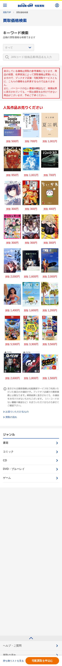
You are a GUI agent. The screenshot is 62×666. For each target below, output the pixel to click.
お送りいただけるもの (17, 411)
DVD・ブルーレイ (14, 469)
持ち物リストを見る (13, 660)
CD (5, 460)
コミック (8, 451)
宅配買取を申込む (42, 660)
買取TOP (7, 12)
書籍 (5, 442)
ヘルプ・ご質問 (12, 645)
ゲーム (7, 477)
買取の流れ (11, 417)
